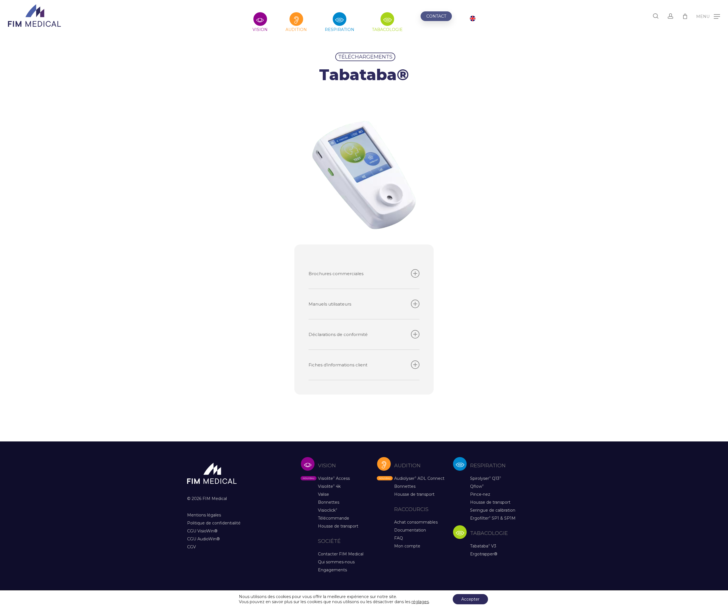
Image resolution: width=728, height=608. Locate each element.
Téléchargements (365, 57)
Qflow (477, 486)
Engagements (332, 569)
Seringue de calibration (492, 510)
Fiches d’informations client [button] (338, 365)
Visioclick (327, 510)
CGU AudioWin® (203, 538)
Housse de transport (338, 526)
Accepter (470, 599)
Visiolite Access (334, 478)
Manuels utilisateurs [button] (330, 304)
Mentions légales (204, 515)
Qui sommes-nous (336, 562)
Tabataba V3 (483, 546)
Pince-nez (480, 494)
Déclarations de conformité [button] (338, 334)
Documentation (410, 530)
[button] (708, 16)
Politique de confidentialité (214, 523)
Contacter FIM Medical (340, 554)
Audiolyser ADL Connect (419, 478)
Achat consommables (416, 522)
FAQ (398, 538)
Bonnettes (328, 502)
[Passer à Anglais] (472, 19)
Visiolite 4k (329, 486)
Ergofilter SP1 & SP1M (493, 518)
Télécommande (333, 518)
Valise (323, 494)
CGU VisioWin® (202, 531)
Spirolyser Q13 (485, 478)
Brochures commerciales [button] (336, 273)
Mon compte (407, 546)
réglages (420, 601)
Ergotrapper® (483, 554)
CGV (191, 546)
